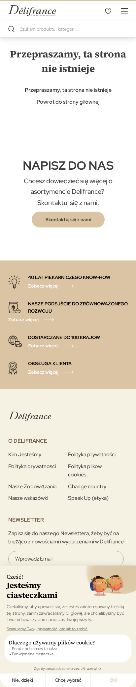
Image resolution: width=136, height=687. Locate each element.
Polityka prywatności (92, 454)
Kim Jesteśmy (24, 454)
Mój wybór (108, 10)
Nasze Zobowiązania (32, 486)
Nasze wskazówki (28, 498)
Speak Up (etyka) (88, 498)
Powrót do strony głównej (68, 101)
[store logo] (32, 10)
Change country (87, 486)
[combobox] (68, 29)
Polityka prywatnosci (32, 466)
